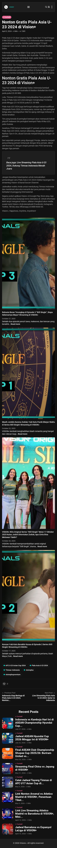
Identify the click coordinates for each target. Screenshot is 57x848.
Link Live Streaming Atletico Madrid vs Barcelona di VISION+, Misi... (34, 813)
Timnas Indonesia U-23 (31, 67)
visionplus (30, 670)
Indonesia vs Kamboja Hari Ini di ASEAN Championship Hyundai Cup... (34, 722)
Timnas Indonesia (13, 670)
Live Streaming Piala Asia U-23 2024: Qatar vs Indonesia (43, 697)
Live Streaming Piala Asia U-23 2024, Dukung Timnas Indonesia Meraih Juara (26, 165)
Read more (15, 324)
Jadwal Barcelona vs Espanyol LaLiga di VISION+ (33, 829)
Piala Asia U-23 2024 (27, 180)
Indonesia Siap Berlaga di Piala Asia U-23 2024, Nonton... (13, 697)
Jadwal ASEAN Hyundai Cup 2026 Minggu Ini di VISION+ (32, 738)
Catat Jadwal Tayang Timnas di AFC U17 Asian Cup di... (33, 782)
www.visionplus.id (32, 199)
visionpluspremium (13, 674)
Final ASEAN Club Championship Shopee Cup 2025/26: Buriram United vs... (34, 753)
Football (7, 17)
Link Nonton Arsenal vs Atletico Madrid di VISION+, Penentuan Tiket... (34, 797)
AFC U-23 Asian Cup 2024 (16, 665)
